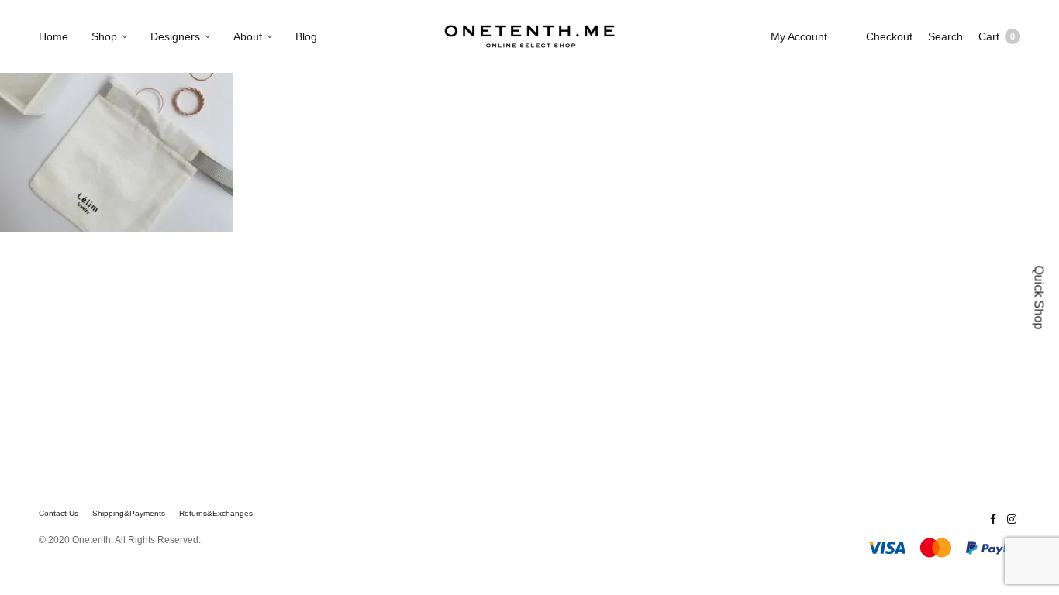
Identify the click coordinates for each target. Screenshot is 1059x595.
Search (945, 36)
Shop (104, 36)
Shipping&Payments (128, 514)
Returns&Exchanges (216, 514)
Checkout (889, 36)
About (247, 36)
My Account (799, 36)
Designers (175, 36)
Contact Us (58, 514)
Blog (306, 36)
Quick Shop (1039, 298)
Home (53, 36)
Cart (996, 36)
